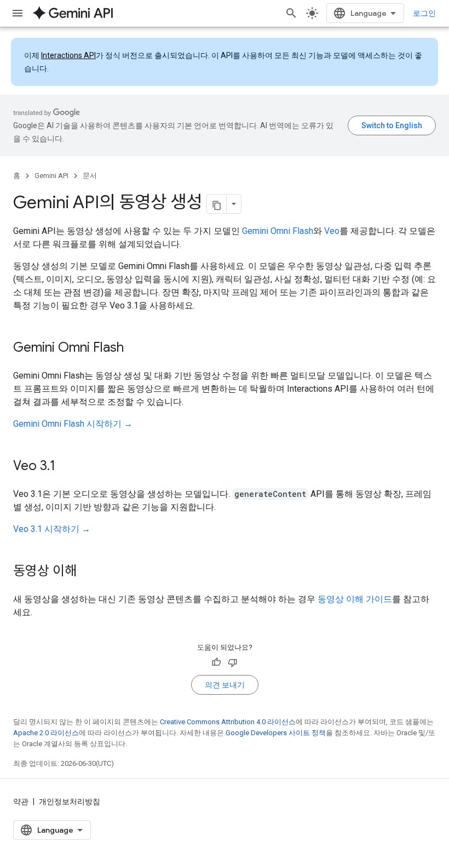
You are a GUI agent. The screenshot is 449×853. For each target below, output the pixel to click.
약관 (20, 801)
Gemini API (51, 175)
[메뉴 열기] (17, 13)
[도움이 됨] (216, 662)
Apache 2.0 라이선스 (46, 733)
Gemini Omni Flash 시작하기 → (73, 424)
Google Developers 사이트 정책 (276, 733)
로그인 (424, 13)
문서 (90, 175)
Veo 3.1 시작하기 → (51, 529)
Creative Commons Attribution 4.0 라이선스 (228, 722)
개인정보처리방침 (69, 801)
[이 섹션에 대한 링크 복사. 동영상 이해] (88, 572)
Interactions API (68, 55)
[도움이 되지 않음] (233, 662)
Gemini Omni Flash (277, 231)
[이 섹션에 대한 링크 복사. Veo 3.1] (66, 466)
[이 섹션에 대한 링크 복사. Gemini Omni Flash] (135, 348)
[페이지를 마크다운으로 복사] (217, 203)
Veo (331, 231)
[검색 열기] (291, 13)
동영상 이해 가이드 (355, 599)
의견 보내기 (225, 684)
